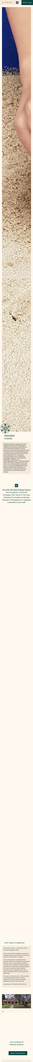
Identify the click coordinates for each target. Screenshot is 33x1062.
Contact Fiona (6, 984)
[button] (17, 2)
